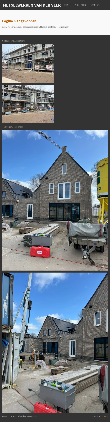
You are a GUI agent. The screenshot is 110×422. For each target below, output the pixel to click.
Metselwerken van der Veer (32, 5)
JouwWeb (104, 416)
